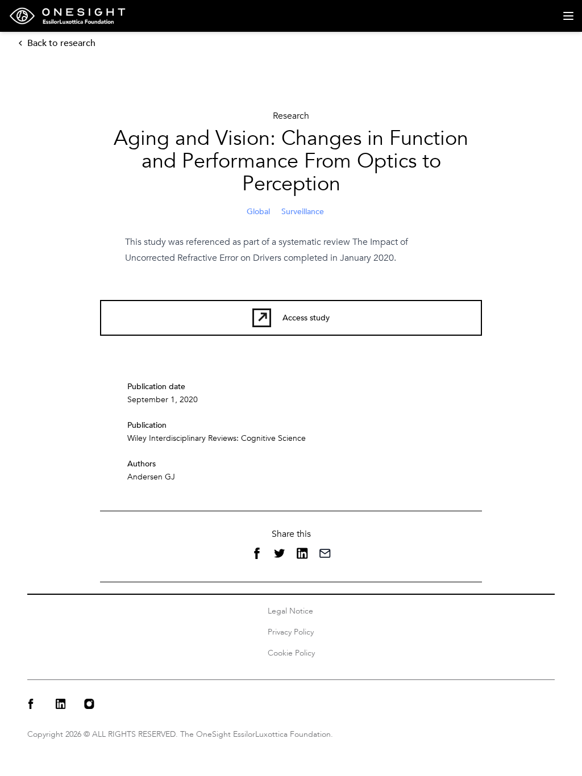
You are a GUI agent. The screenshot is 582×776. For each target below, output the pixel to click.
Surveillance (302, 211)
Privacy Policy (291, 632)
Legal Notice (290, 611)
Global (258, 211)
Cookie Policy (291, 653)
